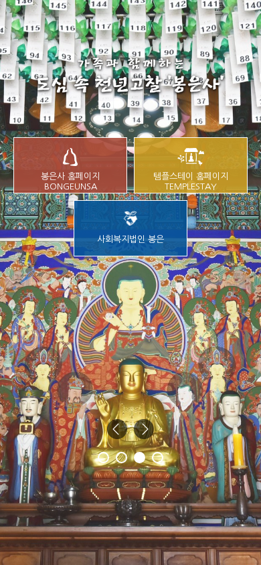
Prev (117, 429)
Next (144, 429)
